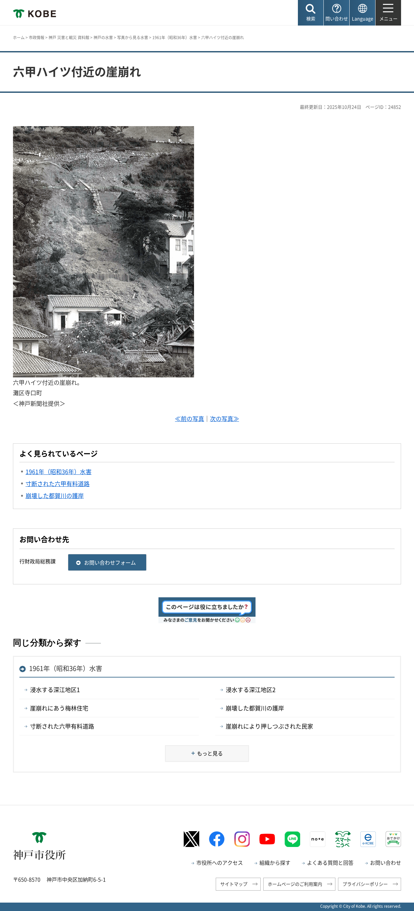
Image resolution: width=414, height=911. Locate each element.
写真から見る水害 (132, 37)
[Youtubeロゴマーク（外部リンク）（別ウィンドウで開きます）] (267, 839)
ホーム (19, 37)
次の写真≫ (224, 418)
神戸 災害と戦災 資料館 (69, 37)
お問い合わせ (385, 862)
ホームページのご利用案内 (295, 884)
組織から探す (274, 862)
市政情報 (36, 37)
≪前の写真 (189, 418)
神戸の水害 (103, 37)
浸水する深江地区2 (251, 689)
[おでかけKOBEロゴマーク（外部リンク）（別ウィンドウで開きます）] (393, 839)
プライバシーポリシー (365, 884)
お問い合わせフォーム (110, 562)
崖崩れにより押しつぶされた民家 (269, 726)
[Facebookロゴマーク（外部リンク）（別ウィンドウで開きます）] (216, 839)
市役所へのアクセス (219, 862)
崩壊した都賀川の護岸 (255, 708)
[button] (310, 13)
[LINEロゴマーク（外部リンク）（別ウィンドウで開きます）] (292, 839)
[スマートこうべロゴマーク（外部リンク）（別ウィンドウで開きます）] (343, 839)
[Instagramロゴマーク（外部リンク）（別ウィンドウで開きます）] (242, 839)
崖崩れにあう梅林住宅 (59, 708)
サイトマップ (233, 884)
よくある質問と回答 (330, 862)
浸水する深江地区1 (55, 689)
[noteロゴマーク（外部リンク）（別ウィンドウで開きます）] (317, 839)
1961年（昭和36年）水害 (174, 37)
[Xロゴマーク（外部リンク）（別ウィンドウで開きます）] (191, 839)
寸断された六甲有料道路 (62, 726)
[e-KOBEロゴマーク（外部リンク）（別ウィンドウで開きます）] (368, 839)
